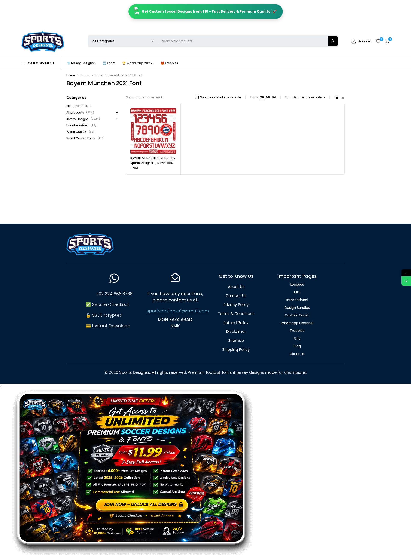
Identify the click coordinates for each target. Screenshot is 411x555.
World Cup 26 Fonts (85, 138)
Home (70, 75)
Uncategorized (81, 125)
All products (80, 112)
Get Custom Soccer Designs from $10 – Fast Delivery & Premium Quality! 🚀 (209, 11)
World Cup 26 (80, 132)
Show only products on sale (220, 97)
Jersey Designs (83, 119)
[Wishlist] (378, 41)
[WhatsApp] (406, 281)
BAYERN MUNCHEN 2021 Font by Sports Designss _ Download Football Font (152, 162)
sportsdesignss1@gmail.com (178, 311)
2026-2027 (79, 106)
